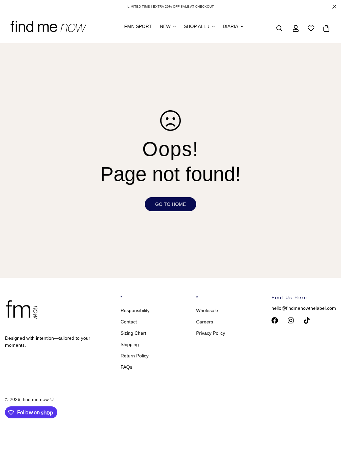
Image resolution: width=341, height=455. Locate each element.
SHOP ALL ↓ (196, 26)
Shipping (130, 344)
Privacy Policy (210, 333)
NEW (165, 26)
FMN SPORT (138, 26)
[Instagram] (290, 320)
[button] (326, 28)
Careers (204, 321)
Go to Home (170, 204)
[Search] (279, 28)
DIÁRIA (230, 26)
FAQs (126, 367)
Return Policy (135, 355)
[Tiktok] (306, 320)
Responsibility (135, 310)
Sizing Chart (133, 333)
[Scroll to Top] (328, 418)
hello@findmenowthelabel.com (303, 308)
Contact (129, 321)
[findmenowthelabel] (48, 28)
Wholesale (207, 310)
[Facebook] (274, 320)
